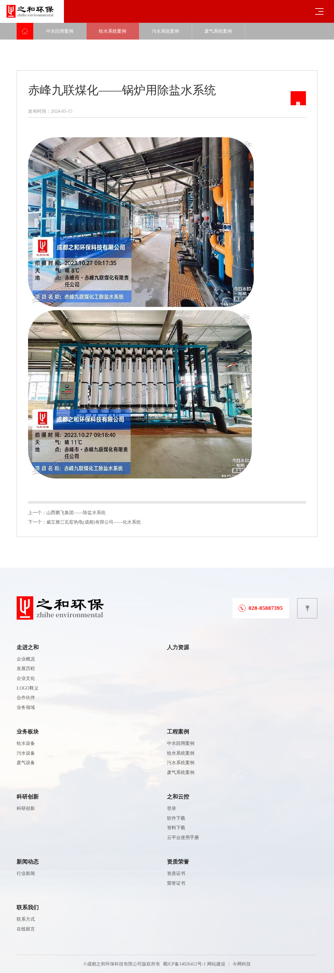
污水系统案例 (165, 31)
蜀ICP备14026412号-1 (184, 964)
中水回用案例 (59, 31)
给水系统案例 (112, 31)
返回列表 (298, 98)
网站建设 (216, 964)
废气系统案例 (218, 31)
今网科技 (242, 964)
